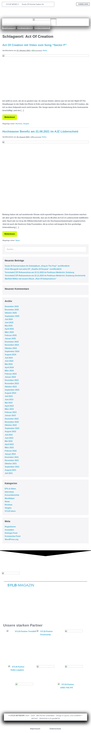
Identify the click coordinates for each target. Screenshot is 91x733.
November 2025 (12, 310)
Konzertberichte (12, 495)
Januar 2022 (10, 454)
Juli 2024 (9, 358)
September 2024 (12, 351)
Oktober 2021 (11, 464)
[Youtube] (72, 5)
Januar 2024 (10, 377)
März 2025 (9, 332)
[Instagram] (65, 5)
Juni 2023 (9, 400)
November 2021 (12, 460)
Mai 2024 (9, 364)
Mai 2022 (9, 441)
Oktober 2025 (11, 313)
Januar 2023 (10, 415)
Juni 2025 (9, 323)
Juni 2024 (9, 361)
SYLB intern (10, 511)
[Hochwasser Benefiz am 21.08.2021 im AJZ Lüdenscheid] (45, 176)
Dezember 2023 (12, 380)
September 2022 (12, 428)
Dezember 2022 (12, 419)
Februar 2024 (11, 374)
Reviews (19, 124)
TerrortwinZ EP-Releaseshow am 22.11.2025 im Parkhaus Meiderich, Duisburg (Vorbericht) (45, 276)
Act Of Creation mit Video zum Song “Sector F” (34, 45)
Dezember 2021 (12, 457)
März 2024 (9, 371)
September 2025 (12, 316)
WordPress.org (11, 539)
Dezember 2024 (12, 342)
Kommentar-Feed (12, 536)
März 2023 (9, 409)
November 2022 (12, 422)
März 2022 (9, 448)
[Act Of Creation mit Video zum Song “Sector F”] (45, 75)
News (18, 240)
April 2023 (9, 406)
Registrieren (10, 527)
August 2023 (10, 393)
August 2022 (10, 431)
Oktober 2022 (11, 425)
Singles (26, 124)
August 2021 (10, 470)
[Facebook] (58, 5)
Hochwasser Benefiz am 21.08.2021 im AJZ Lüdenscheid (40, 131)
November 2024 (12, 345)
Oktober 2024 (11, 348)
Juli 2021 (9, 473)
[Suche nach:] (45, 249)
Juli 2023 (9, 396)
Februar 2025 (11, 335)
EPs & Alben (10, 489)
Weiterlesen (10, 116)
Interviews (9, 492)
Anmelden (9, 530)
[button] (9, 27)
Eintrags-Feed (11, 533)
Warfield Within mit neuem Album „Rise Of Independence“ (31, 279)
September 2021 (12, 467)
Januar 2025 (10, 339)
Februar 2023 (11, 412)
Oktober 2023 (11, 387)
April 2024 (9, 367)
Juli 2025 (9, 319)
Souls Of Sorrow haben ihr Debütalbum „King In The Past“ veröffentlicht (37, 266)
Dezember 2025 (12, 306)
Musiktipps (10, 498)
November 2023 (12, 383)
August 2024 (10, 355)
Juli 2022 (9, 435)
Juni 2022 (9, 438)
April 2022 (9, 444)
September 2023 (12, 390)
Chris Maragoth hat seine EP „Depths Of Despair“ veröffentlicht (33, 269)
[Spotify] (65, 12)
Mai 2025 (9, 326)
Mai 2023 (9, 403)
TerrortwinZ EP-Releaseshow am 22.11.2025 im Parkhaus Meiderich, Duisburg (40, 272)
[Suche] (83, 249)
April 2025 (9, 329)
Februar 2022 (11, 451)
